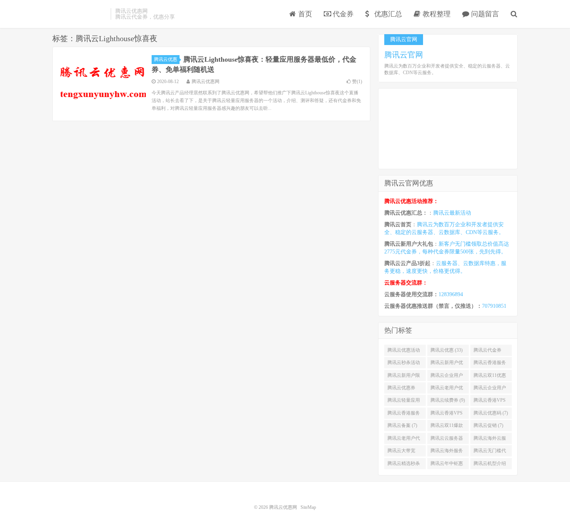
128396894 (451, 294)
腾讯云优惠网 (79, 14)
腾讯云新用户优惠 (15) (446, 364)
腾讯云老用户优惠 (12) (446, 389)
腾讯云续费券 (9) (447, 400)
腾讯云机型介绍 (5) (489, 465)
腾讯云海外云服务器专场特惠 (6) (490, 439)
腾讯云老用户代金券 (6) (403, 439)
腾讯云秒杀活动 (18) (403, 364)
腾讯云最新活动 (452, 213)
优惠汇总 (387, 14)
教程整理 (436, 14)
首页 (304, 14)
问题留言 (484, 14)
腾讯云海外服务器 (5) (446, 452)
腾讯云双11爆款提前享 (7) (446, 427)
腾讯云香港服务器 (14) (489, 364)
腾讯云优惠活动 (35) (403, 351)
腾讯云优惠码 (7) (490, 413)
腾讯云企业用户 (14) (446, 377)
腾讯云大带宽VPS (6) (401, 452)
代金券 (342, 14)
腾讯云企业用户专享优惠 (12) (489, 389)
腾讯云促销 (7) (488, 425)
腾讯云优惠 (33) (446, 350)
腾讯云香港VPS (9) (489, 401)
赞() (357, 81)
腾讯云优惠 (165, 59)
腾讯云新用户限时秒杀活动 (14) (403, 377)
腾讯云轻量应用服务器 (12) (403, 401)
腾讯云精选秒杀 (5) (403, 465)
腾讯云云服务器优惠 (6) (446, 439)
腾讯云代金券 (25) (487, 351)
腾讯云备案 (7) (402, 425)
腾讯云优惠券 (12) (401, 389)
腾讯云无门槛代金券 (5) (489, 452)
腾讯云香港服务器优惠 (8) (403, 414)
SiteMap (308, 507)
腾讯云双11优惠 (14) (489, 377)
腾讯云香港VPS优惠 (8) (446, 414)
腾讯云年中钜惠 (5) (446, 465)
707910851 (494, 306)
